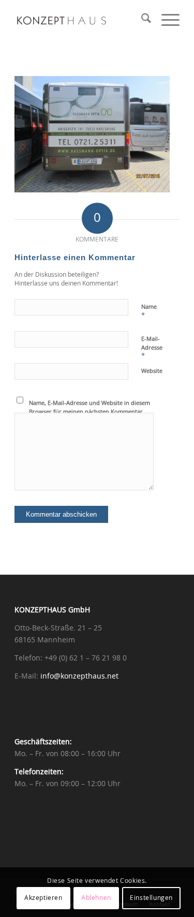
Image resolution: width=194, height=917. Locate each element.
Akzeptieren (43, 898)
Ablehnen (96, 898)
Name (149, 311)
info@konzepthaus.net (79, 676)
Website (151, 371)
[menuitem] (141, 20)
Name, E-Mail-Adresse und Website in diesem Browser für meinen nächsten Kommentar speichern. (89, 411)
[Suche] (141, 20)
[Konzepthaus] (80, 20)
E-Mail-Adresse (151, 347)
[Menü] (165, 20)
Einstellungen (151, 898)
